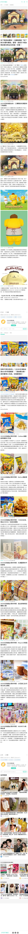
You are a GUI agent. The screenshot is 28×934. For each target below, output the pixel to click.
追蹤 (14, 325)
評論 (25, 329)
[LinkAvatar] (3, 322)
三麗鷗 (21, 65)
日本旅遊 (12, 74)
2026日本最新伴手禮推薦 (7, 394)
